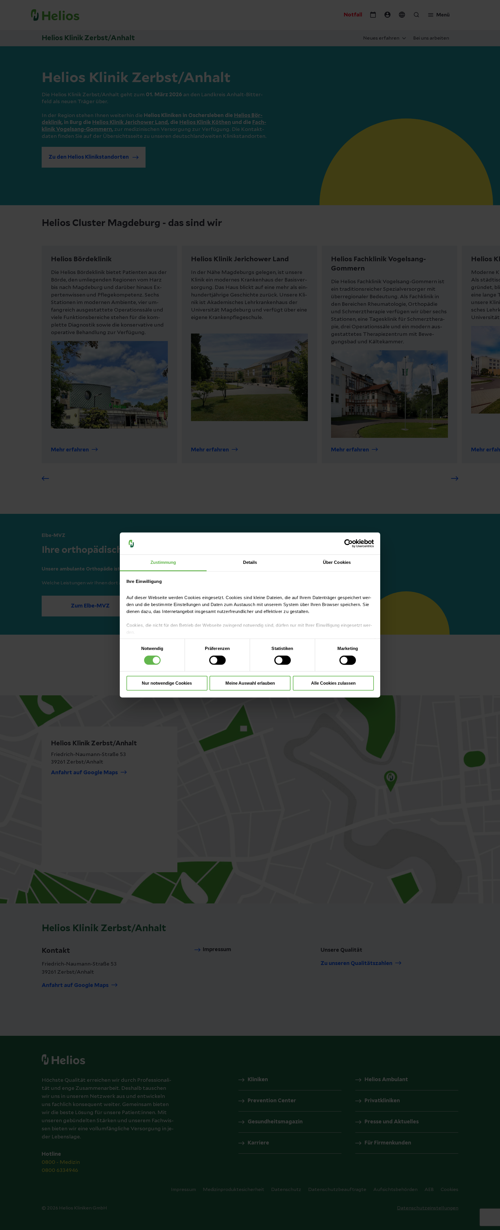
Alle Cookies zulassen (333, 683)
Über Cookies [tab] (337, 562)
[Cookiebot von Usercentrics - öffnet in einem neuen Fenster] (348, 543)
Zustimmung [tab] (163, 562)
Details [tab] (250, 562)
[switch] (217, 660)
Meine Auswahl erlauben (250, 683)
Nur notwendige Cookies (167, 683)
